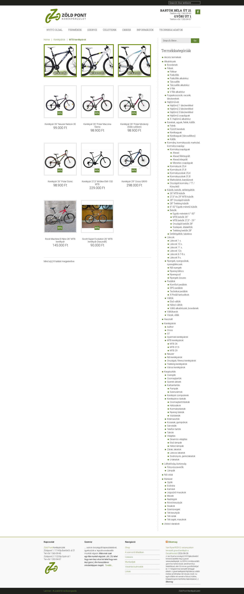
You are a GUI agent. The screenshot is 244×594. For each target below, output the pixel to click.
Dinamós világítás (178, 439)
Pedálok (171, 281)
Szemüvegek (173, 509)
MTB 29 (173, 350)
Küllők (173, 139)
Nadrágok (172, 499)
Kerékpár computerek (178, 395)
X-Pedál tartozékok (179, 294)
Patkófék (174, 75)
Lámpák (171, 470)
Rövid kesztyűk (174, 502)
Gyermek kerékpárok (177, 337)
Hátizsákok (175, 405)
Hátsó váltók (176, 305)
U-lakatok (174, 459)
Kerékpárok (59, 39)
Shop (127, 547)
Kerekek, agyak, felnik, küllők (181, 122)
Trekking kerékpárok (177, 364)
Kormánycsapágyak (180, 149)
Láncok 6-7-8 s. (177, 254)
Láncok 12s (175, 250)
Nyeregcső (175, 274)
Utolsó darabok (172, 523)
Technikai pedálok (179, 291)
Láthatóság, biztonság (175, 463)
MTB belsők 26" (180, 217)
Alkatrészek (170, 61)
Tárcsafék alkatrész (179, 85)
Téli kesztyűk (173, 512)
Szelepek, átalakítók (183, 227)
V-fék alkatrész (177, 92)
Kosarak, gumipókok (177, 422)
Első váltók (175, 301)
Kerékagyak (176, 132)
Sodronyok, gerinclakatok (182, 456)
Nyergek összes (178, 278)
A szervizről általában (134, 552)
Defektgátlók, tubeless (181, 234)
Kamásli (171, 489)
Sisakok (171, 506)
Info (60, 113)
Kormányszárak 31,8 (180, 176)
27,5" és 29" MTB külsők (181, 196)
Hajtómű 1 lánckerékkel (181, 105)
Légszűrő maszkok (176, 492)
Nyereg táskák (177, 412)
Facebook (197, 11)
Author (170, 327)
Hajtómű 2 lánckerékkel (181, 108)
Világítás (171, 436)
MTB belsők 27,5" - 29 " (184, 220)
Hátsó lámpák (177, 446)
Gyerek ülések (174, 381)
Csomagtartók (174, 378)
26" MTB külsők (177, 193)
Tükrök (170, 432)
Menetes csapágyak (183, 163)
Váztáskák (175, 415)
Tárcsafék (175, 81)
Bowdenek (172, 65)
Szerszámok (176, 392)
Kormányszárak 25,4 (180, 173)
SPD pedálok (176, 288)
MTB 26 (173, 343)
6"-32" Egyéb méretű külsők (183, 207)
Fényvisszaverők (175, 467)
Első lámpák (176, 442)
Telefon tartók (174, 429)
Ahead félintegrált (181, 156)
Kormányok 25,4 (178, 166)
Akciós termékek (172, 57)
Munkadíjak (130, 562)
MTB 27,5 (174, 347)
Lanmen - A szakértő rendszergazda (60, 591)
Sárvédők (172, 425)
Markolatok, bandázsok (181, 179)
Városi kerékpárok (176, 367)
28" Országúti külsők (180, 200)
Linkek (128, 571)
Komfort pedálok (178, 284)
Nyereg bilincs (177, 271)
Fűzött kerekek (177, 129)
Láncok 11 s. (176, 247)
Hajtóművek (173, 102)
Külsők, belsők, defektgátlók (181, 190)
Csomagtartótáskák (180, 402)
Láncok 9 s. (175, 257)
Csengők (171, 375)
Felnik (173, 125)
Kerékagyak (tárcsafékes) (183, 136)
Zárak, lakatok (174, 449)
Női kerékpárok (174, 357)
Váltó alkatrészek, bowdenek (184, 308)
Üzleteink (129, 557)
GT (168, 333)
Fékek (170, 68)
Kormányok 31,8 (178, 169)
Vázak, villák (173, 315)
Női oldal (168, 474)
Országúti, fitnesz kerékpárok (181, 360)
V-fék (172, 88)
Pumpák (174, 388)
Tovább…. (109, 565)
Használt (168, 319)
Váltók (170, 298)
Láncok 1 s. (175, 240)
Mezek (170, 496)
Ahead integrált (180, 159)
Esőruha (171, 485)
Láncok (170, 237)
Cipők (170, 482)
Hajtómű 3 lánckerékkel (181, 112)
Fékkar (173, 71)
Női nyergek (176, 267)
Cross (170, 330)
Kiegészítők (170, 371)
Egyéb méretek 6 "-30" (184, 213)
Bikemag (172, 542)
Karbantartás (173, 385)
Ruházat (168, 479)
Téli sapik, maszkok (176, 519)
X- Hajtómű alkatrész (180, 119)
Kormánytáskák (178, 409)
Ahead (176, 152)
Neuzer (170, 354)
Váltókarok (172, 311)
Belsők (173, 210)
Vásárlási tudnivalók (134, 567)
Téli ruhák (171, 516)
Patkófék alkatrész (179, 78)
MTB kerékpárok (175, 340)
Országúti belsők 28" (183, 223)
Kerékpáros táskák (176, 398)
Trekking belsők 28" (182, 230)
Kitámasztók (173, 419)
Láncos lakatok (177, 452)
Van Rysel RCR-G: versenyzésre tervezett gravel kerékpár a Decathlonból (179, 550)
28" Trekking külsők (179, 203)
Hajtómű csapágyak (180, 115)
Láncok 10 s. (176, 244)
